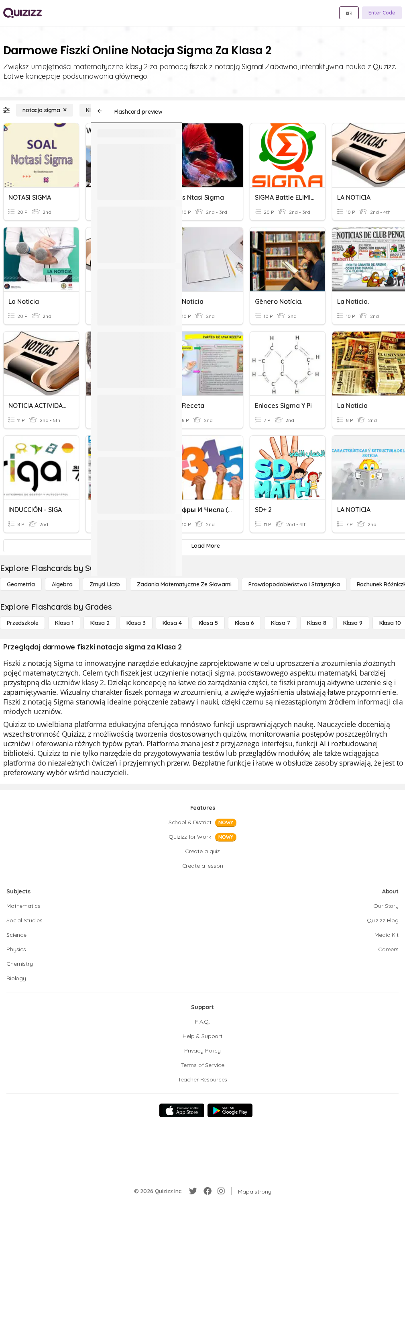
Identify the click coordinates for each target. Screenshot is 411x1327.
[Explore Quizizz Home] (22, 13)
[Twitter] (193, 1191)
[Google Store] (230, 1110)
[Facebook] (207, 1191)
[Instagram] (221, 1191)
